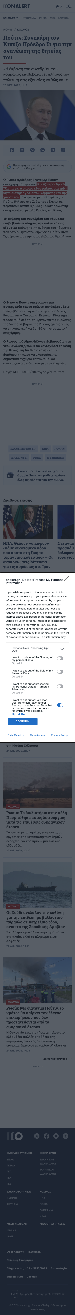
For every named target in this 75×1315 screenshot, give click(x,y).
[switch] (60, 658)
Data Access (37, 735)
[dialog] (37, 658)
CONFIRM (23, 721)
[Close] (67, 580)
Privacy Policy (59, 735)
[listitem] (37, 649)
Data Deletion (16, 735)
